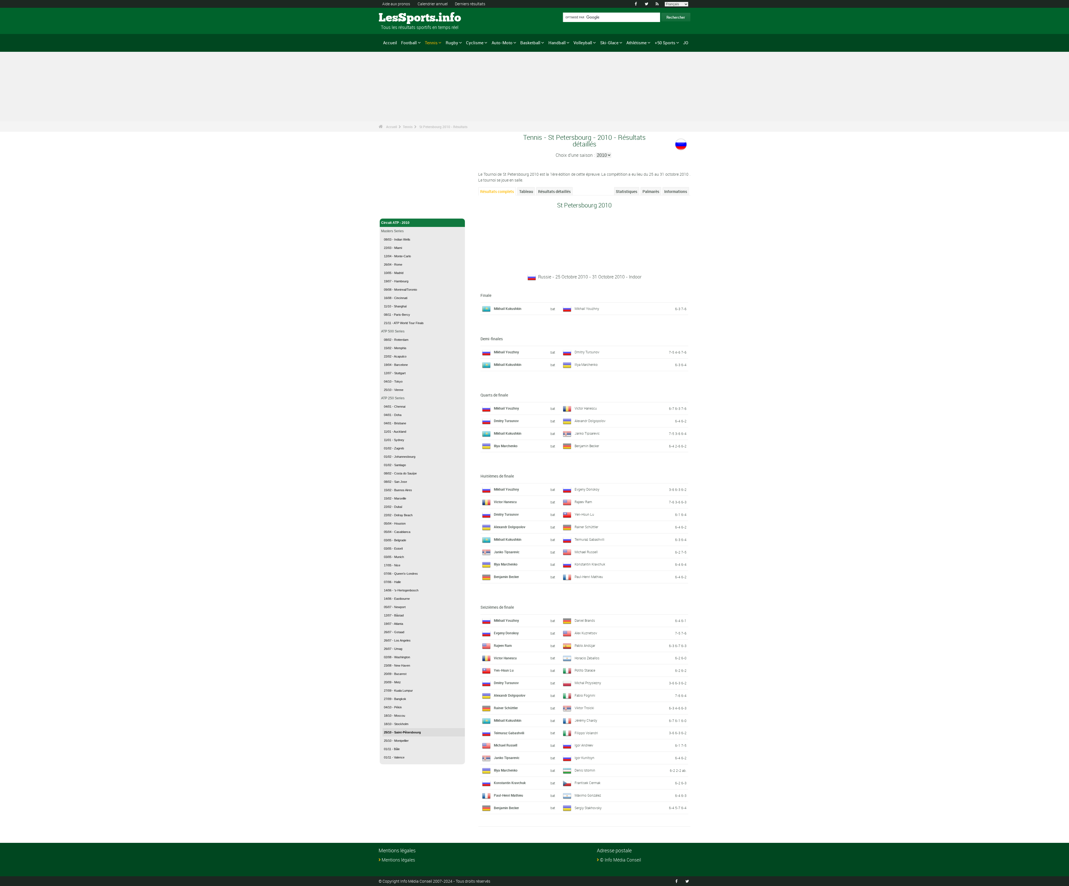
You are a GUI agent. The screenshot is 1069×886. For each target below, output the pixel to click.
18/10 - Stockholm (396, 724)
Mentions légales (398, 860)
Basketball (530, 42)
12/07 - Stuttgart (395, 373)
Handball (557, 42)
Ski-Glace (609, 42)
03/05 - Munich (394, 557)
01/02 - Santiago (395, 465)
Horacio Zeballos (587, 658)
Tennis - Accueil (393, 211)
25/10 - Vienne (393, 389)
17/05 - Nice (392, 565)
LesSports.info (400, 18)
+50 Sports (665, 42)
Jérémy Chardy (586, 720)
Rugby (452, 42)
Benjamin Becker (587, 446)
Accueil (390, 42)
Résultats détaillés (554, 191)
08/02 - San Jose (395, 481)
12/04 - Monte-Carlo (397, 256)
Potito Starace (585, 670)
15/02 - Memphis (395, 348)
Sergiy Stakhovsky (588, 808)
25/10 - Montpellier (396, 740)
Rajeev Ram (583, 502)
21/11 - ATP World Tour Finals (404, 323)
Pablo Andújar (585, 645)
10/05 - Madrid (393, 273)
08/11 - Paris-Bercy (397, 314)
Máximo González (588, 795)
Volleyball (582, 42)
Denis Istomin (585, 770)
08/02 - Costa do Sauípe (400, 473)
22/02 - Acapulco (395, 356)
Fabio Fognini (585, 695)
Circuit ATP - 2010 (395, 223)
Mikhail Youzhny (587, 308)
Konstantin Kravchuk (590, 564)
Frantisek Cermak (587, 782)
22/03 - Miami (393, 247)
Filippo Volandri (586, 733)
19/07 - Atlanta (393, 623)
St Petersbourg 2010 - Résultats (443, 126)
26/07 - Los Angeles (397, 640)
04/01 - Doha (392, 415)
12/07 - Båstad (394, 615)
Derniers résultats (470, 3)
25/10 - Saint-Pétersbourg (402, 732)
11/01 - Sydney (394, 440)
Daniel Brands (585, 620)
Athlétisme (636, 42)
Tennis (431, 42)
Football (409, 42)
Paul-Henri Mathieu (589, 576)
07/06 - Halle (392, 582)
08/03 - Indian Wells (397, 239)
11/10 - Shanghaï (395, 306)
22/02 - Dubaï (393, 506)
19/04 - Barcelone (396, 364)
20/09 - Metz (392, 682)
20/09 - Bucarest (395, 673)
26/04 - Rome (393, 264)
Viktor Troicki (584, 708)
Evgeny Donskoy (587, 489)
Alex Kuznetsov (586, 633)
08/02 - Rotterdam (396, 339)
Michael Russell (586, 552)
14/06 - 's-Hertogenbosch (401, 590)
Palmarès (651, 191)
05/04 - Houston (395, 523)
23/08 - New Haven (397, 665)
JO (685, 42)
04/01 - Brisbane (395, 423)
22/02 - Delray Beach (398, 515)
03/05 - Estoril (393, 548)
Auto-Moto (502, 42)
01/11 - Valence (394, 757)
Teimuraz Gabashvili (589, 539)
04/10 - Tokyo (393, 381)
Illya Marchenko (586, 364)
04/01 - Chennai (394, 406)
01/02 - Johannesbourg (399, 456)
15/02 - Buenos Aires (398, 490)
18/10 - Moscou (394, 715)
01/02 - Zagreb (394, 448)
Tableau (526, 191)
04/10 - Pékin (393, 707)
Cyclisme (475, 42)
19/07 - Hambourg (396, 281)
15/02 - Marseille (395, 498)
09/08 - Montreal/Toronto (400, 289)
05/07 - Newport (395, 607)
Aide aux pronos (396, 3)
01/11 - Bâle (392, 749)
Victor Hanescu (586, 408)
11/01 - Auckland (395, 431)
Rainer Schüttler (586, 527)
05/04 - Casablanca (397, 531)
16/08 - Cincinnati (395, 298)
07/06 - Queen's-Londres (401, 573)
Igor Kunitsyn (584, 757)
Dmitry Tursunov (587, 352)
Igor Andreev (584, 745)
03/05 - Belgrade (395, 540)
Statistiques (626, 191)
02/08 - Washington (397, 657)
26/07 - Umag (393, 648)
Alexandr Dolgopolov (590, 420)
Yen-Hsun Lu (584, 514)
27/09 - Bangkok (395, 699)
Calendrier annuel (433, 3)
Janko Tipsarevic (587, 433)
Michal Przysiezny (588, 683)
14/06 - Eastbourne (397, 598)
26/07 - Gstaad (394, 632)
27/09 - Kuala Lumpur (398, 690)
